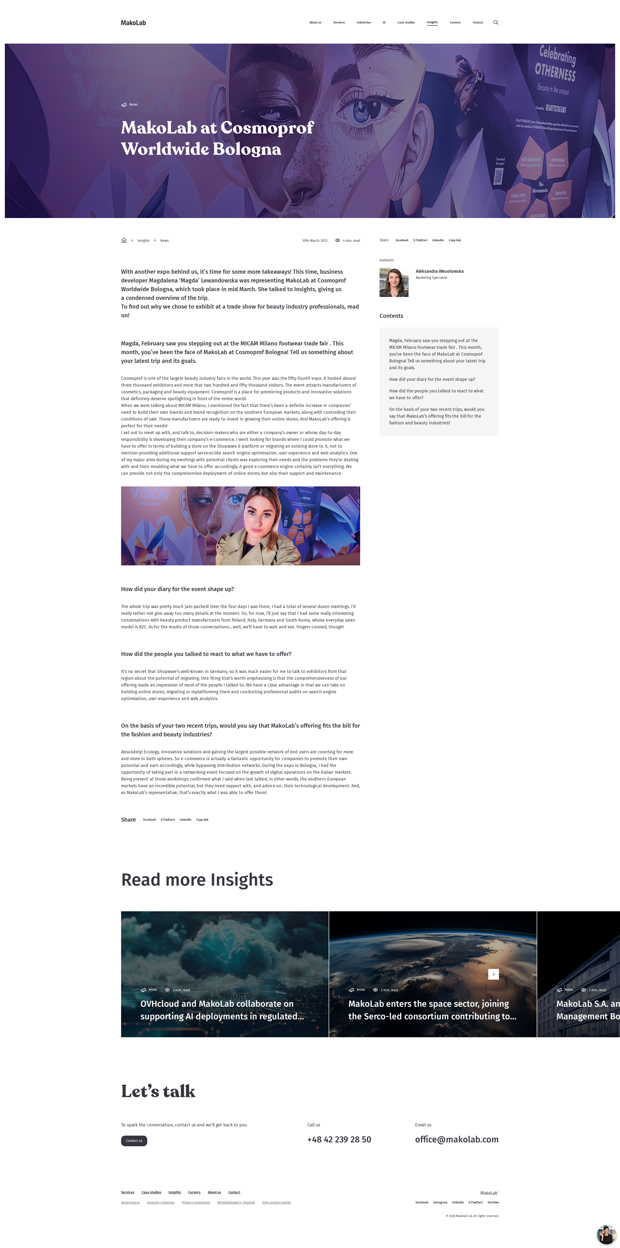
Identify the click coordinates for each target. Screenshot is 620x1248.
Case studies (406, 22)
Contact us (134, 1141)
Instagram (440, 1202)
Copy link (202, 819)
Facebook (149, 819)
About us (315, 22)
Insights (432, 22)
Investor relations (161, 1203)
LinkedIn (185, 819)
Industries (364, 22)
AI (384, 22)
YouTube (493, 1202)
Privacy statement (196, 1203)
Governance (130, 1203)
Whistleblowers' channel (236, 1203)
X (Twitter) (168, 819)
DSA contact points (276, 1203)
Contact (478, 22)
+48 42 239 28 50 (339, 1139)
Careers (455, 22)
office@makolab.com (457, 1139)
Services (339, 22)
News (164, 241)
